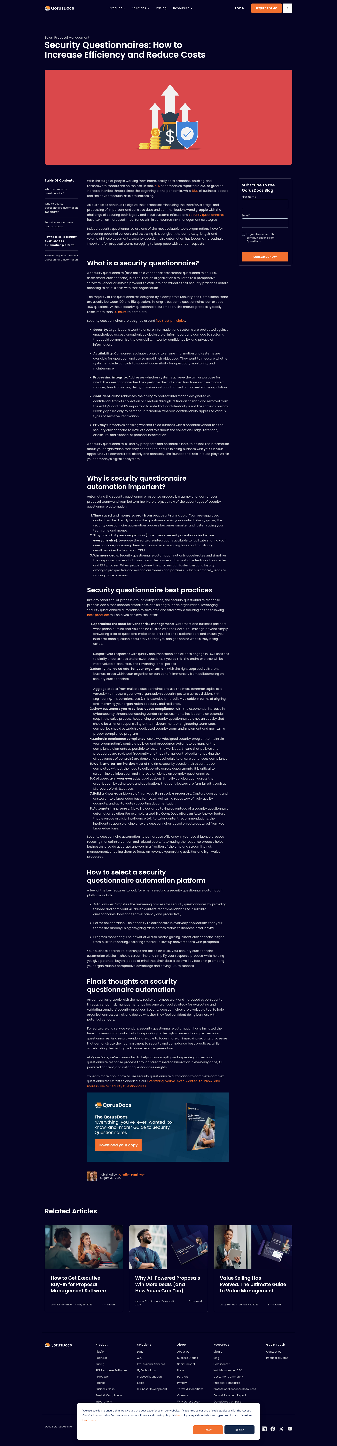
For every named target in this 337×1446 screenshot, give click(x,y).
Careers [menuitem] (182, 1395)
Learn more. (89, 1420)
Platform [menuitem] (101, 1352)
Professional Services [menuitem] (151, 1364)
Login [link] (239, 8)
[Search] (287, 8)
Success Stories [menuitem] (187, 1358)
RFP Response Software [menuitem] (111, 1370)
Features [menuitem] (101, 1358)
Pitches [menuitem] (100, 1383)
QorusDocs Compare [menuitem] (227, 1401)
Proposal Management (72, 37)
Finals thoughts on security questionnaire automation (61, 257)
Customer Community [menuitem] (228, 1377)
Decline (239, 1429)
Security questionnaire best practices (59, 224)
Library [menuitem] (218, 1352)
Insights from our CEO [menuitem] (228, 1370)
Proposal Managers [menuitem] (149, 1377)
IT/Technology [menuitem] (146, 1370)
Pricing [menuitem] (100, 1364)
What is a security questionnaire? (56, 191)
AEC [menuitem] (139, 1358)
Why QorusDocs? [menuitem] (188, 1401)
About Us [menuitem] (183, 1352)
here (179, 1415)
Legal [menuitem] (140, 1352)
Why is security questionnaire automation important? (61, 208)
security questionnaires (206, 215)
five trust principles (170, 320)
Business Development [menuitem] (152, 1389)
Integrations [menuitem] (104, 1401)
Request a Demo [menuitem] (277, 1358)
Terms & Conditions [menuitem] (190, 1389)
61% (157, 186)
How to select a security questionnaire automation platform (61, 241)
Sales (49, 37)
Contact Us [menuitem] (273, 1352)
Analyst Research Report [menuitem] (230, 1395)
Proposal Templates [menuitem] (227, 1383)
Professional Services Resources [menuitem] (235, 1389)
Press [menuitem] (180, 1370)
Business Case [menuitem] (105, 1389)
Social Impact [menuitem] (186, 1364)
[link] (59, 8)
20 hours (120, 312)
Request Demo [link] (266, 8)
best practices (98, 615)
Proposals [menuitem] (102, 1377)
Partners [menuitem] (182, 1377)
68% (195, 191)
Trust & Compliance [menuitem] (109, 1395)
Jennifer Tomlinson (131, 1175)
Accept (208, 1429)
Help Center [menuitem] (222, 1364)
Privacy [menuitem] (182, 1383)
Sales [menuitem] (140, 1383)
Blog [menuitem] (216, 1358)
